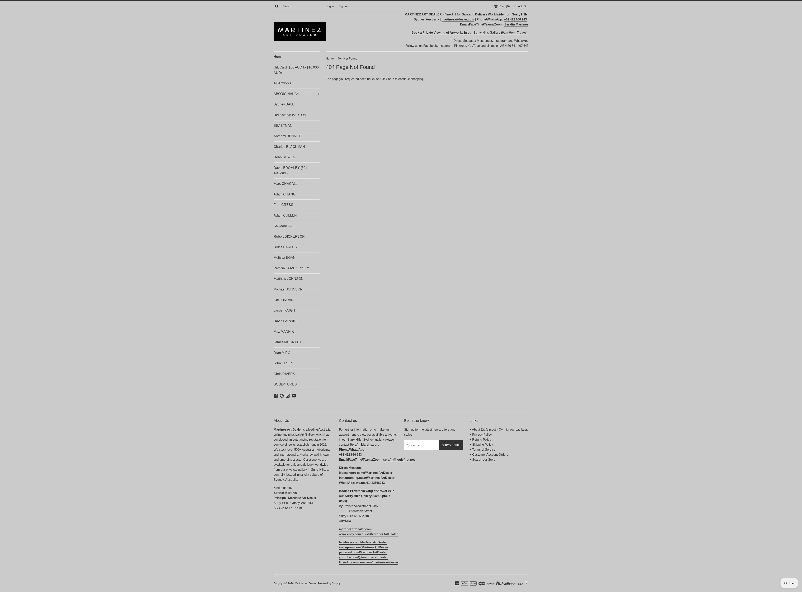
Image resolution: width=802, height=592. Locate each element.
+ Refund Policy (480, 439)
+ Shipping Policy (481, 444)
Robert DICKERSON (289, 236)
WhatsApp (521, 40)
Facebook (430, 45)
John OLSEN (283, 363)
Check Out (521, 6)
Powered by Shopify (329, 583)
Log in (330, 6)
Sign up (344, 6)
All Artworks (282, 83)
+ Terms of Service (482, 449)
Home (278, 56)
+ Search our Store (482, 459)
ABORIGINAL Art (297, 94)
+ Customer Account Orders (489, 454)
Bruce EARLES (285, 247)
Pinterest (460, 45)
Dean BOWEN (284, 157)
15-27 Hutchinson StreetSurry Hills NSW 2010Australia (355, 516)
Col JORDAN (284, 300)
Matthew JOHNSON (288, 278)
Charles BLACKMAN (289, 146)
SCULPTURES (285, 384)
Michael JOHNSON (288, 289)
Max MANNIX (284, 331)
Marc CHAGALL (286, 183)
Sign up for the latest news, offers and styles (429, 432)
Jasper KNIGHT (285, 310)
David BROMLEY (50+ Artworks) (290, 170)
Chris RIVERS (284, 374)
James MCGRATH (287, 342)
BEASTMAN (283, 125)
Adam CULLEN (285, 215)
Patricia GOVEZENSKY (291, 268)
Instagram (501, 40)
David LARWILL (286, 321)
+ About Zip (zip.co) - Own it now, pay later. (499, 429)
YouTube (474, 45)
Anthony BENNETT (288, 136)
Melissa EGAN (285, 257)
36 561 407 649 (518, 45)
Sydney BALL (284, 104)
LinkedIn (492, 45)
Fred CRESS (283, 205)
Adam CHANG (285, 194)
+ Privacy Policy (481, 434)
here (391, 79)
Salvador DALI (284, 226)
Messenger (484, 40)
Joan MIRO (282, 353)
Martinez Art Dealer (305, 583)
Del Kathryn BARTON (290, 115)
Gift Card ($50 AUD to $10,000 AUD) (296, 70)
